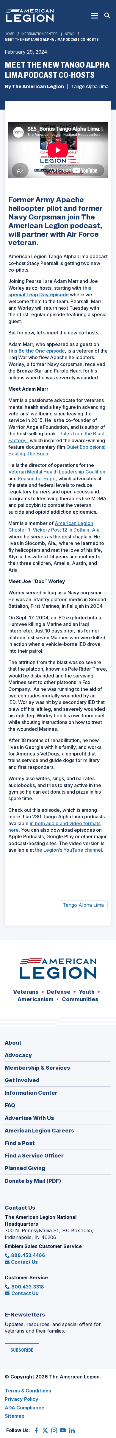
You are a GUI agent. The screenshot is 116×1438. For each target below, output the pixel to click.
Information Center (39, 34)
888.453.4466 (28, 1255)
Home (9, 34)
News (69, 34)
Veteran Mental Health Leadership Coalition (56, 472)
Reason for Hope (37, 479)
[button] (94, 15)
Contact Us (24, 1262)
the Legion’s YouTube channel (68, 850)
